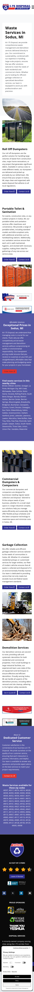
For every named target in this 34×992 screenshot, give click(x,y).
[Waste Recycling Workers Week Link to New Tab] (17, 910)
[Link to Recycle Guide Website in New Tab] (17, 919)
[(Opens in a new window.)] (17, 883)
